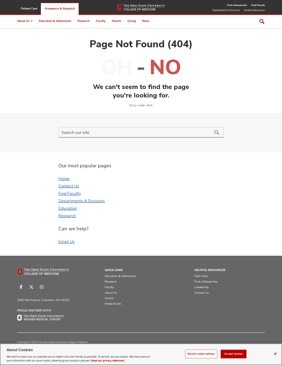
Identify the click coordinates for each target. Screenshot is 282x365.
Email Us (66, 241)
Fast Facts (201, 276)
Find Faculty (258, 5)
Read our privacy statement (107, 360)
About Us (23, 21)
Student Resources (254, 10)
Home (64, 178)
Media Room (113, 304)
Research (83, 21)
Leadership (201, 287)
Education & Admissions (55, 21)
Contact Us (68, 186)
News (145, 21)
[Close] (275, 353)
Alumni (116, 21)
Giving (131, 21)
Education (67, 208)
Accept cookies (233, 353)
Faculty (100, 21)
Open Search (262, 21)
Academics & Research (60, 8)
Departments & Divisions (226, 10)
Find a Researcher (237, 5)
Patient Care (29, 8)
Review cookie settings (201, 353)
